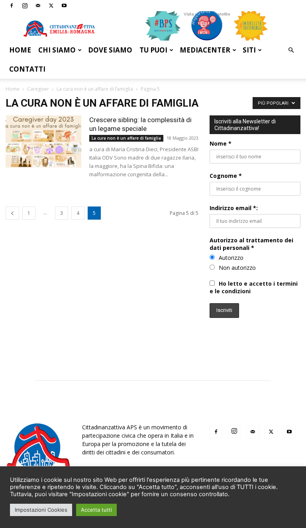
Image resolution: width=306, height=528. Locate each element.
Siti (249, 50)
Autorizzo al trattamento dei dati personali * (251, 243)
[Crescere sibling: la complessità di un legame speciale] (43, 141)
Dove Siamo (110, 50)
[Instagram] (25, 5)
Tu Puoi (153, 50)
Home (20, 50)
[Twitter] (51, 5)
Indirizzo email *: (234, 208)
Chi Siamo (57, 50)
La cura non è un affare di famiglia (95, 89)
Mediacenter (205, 50)
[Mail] (38, 5)
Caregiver (38, 89)
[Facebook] (12, 5)
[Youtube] (64, 5)
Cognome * (226, 175)
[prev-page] (12, 213)
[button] (290, 50)
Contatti (27, 69)
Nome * (220, 143)
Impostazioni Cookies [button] (41, 510)
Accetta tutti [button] (96, 510)
